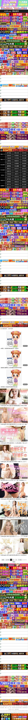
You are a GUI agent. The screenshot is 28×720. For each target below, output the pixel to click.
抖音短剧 (9, 173)
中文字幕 (17, 158)
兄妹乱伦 (17, 184)
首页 (3, 559)
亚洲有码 (9, 155)
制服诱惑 (24, 181)
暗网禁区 (9, 181)
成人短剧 (24, 184)
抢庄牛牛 (17, 168)
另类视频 (24, 160)
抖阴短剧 (17, 187)
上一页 (7, 559)
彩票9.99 (9, 171)
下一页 (19, 559)
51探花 (24, 173)
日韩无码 (24, 187)
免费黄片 (24, 179)
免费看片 (3, 185)
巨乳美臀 (24, 158)
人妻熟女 (9, 160)
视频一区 (3, 154)
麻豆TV (16, 173)
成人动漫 (24, 155)
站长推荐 (3, 164)
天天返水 (24, 171)
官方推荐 (3, 170)
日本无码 (24, 152)
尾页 (14, 561)
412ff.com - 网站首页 (11, 11)
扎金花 (16, 171)
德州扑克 (24, 168)
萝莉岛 (24, 176)
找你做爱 (24, 163)
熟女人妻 (17, 179)
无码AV (2, 175)
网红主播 (17, 152)
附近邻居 (9, 163)
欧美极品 (17, 155)
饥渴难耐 (17, 163)
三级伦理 (9, 158)
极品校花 (9, 187)
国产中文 (9, 184)
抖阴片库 (3, 180)
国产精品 (9, 152)
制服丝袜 (17, 160)
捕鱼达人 (9, 168)
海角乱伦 (17, 181)
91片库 (9, 176)
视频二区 (3, 159)
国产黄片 (9, 179)
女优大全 (17, 176)
